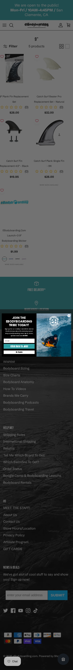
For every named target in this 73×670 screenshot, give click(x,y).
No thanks (19, 352)
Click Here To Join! (19, 346)
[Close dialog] (68, 315)
